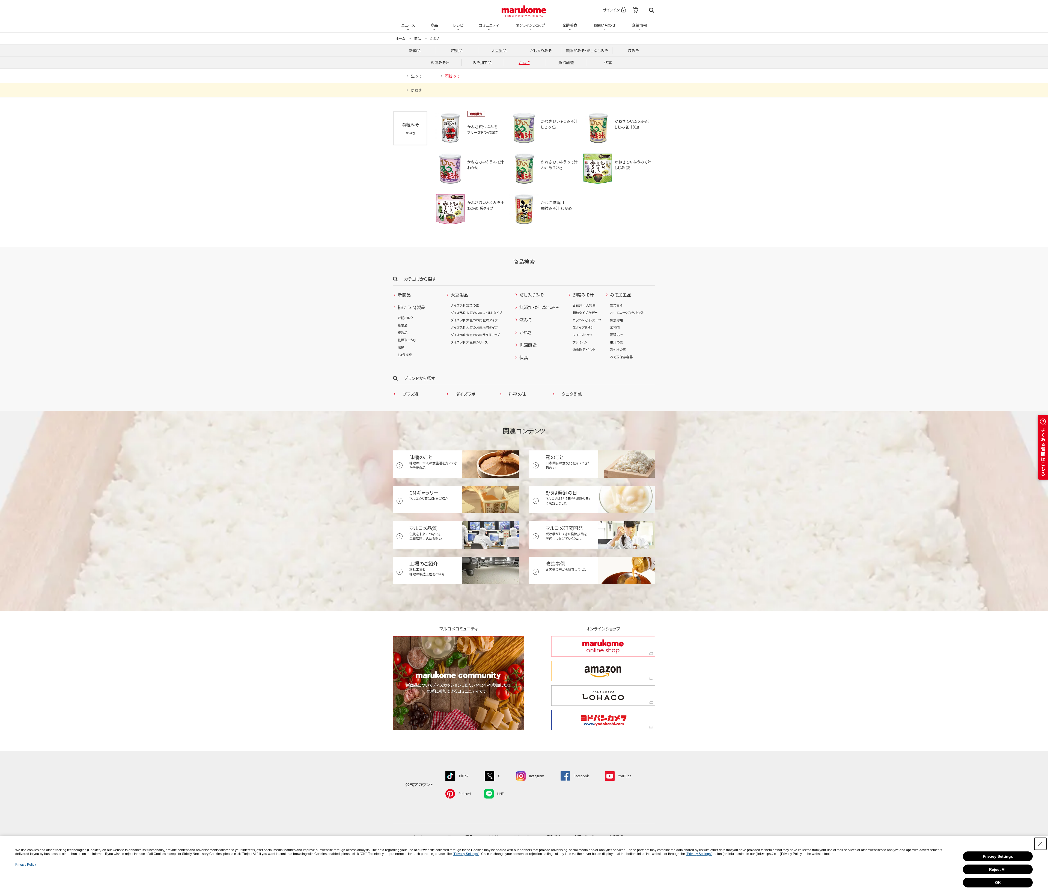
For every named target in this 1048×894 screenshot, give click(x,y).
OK (998, 882)
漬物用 (615, 327)
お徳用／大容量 (584, 305)
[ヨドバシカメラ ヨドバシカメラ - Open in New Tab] (603, 720)
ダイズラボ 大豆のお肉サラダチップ (475, 334)
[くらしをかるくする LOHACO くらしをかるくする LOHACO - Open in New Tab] (603, 695)
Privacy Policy (25, 864)
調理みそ (616, 334)
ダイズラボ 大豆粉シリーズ (469, 342)
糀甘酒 (402, 325)
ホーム (400, 38)
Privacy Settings (998, 856)
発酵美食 (569, 25)
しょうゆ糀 (405, 354)
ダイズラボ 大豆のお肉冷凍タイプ (474, 327)
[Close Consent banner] (1040, 844)
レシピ (458, 25)
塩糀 (401, 347)
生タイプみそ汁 (583, 327)
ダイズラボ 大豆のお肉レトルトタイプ (476, 312)
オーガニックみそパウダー (628, 312)
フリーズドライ (583, 334)
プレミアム (580, 342)
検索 (651, 10)
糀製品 (402, 332)
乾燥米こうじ (407, 339)
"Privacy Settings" (466, 854)
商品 (434, 25)
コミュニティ (489, 25)
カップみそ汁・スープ (587, 320)
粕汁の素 (616, 342)
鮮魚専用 (616, 320)
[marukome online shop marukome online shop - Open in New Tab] (603, 646)
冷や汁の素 (618, 349)
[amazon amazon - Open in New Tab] (603, 671)
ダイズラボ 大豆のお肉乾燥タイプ (474, 320)
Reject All (998, 869)
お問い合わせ (604, 25)
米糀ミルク (405, 317)
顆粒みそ (616, 305)
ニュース (408, 25)
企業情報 (639, 25)
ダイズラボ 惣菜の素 (465, 305)
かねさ (435, 38)
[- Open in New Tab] (635, 10)
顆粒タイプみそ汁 (585, 312)
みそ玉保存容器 (621, 356)
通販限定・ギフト (584, 349)
